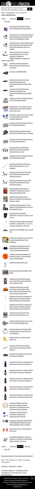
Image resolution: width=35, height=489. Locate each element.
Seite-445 (7, 21)
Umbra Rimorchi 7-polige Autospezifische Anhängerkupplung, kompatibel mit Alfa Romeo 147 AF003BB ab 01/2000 (21, 37)
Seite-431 (27, 18)
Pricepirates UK (5, 472)
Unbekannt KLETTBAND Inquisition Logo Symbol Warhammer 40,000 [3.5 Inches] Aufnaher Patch (20, 281)
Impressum (4, 466)
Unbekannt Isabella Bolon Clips (18, 262)
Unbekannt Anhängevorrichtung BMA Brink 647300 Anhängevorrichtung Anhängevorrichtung (20, 182)
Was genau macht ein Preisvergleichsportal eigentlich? (17, 456)
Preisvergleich (10, 12)
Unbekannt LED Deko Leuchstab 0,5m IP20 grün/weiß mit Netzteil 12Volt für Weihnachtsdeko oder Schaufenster (20, 307)
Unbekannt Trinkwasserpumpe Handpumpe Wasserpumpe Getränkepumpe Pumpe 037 (18, 414)
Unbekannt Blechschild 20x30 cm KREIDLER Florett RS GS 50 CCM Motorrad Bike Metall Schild (19, 191)
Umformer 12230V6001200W (17, 71)
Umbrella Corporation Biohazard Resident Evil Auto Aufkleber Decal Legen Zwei (19, 65)
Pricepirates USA (16, 472)
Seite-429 (13, 18)
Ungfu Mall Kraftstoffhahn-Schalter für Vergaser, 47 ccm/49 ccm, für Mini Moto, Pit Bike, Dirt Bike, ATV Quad (20, 439)
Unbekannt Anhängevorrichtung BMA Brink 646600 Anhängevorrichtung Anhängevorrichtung (20, 174)
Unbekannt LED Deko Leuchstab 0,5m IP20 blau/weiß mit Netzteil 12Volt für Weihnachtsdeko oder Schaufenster (20, 298)
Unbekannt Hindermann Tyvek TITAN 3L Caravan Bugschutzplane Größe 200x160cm (21, 240)
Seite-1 (4, 18)
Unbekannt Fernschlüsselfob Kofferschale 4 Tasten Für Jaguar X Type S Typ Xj (21, 215)
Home (3, 12)
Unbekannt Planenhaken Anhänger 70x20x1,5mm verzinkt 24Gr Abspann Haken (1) (20, 348)
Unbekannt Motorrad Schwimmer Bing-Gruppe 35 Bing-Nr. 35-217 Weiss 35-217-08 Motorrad (20, 331)
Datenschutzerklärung (19, 484)
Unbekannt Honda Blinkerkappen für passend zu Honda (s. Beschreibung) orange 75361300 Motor (20, 256)
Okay (32, 478)
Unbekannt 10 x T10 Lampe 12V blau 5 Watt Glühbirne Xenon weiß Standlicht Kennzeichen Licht (20, 108)
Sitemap (19, 466)
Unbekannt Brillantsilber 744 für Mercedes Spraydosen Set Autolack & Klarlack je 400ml (20, 199)
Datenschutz (12, 466)
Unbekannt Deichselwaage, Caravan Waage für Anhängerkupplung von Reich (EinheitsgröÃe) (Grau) (21, 207)
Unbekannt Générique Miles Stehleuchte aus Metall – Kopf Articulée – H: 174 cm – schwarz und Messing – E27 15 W (21, 223)
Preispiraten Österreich (8, 470)
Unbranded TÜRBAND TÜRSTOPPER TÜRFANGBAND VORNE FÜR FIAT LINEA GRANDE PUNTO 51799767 (20, 423)
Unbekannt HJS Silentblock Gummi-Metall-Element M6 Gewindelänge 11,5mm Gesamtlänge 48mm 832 (19, 248)
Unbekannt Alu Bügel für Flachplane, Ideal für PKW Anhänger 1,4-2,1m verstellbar (20, 166)
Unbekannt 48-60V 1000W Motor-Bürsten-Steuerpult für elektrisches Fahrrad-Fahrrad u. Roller (19, 150)
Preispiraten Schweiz (22, 470)
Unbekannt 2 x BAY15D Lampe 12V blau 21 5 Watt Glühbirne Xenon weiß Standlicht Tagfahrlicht (21, 117)
